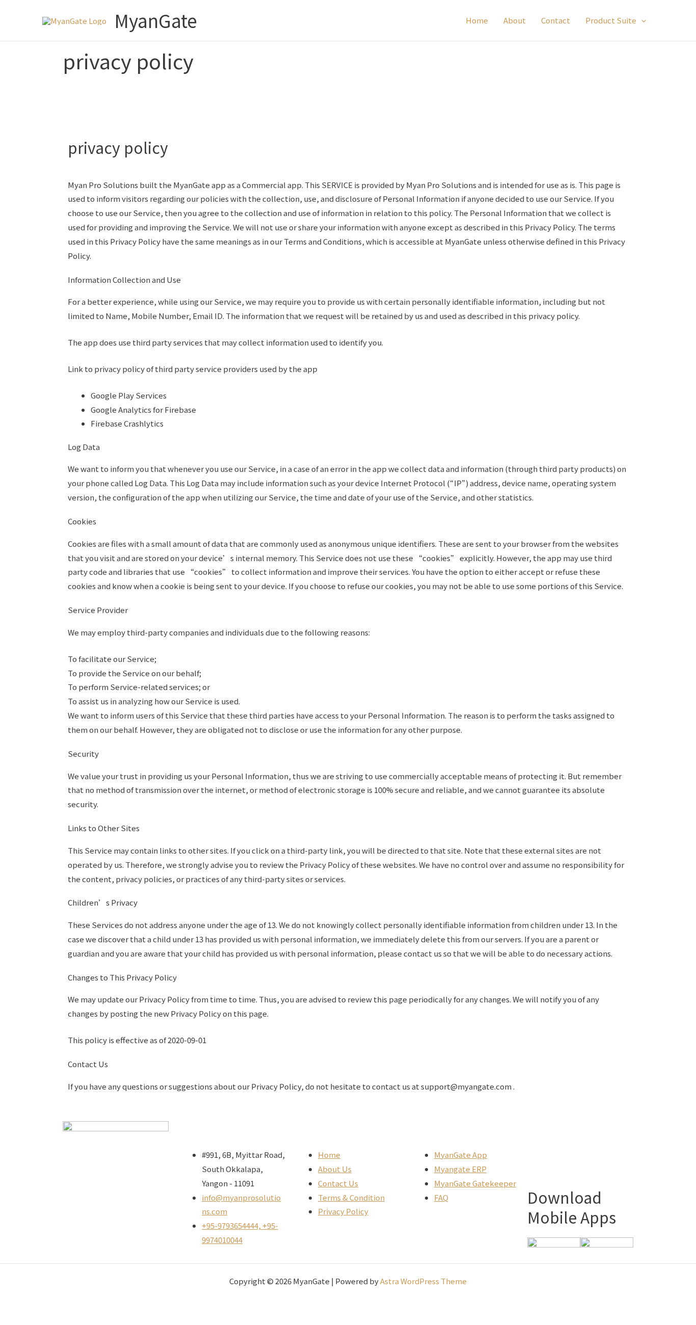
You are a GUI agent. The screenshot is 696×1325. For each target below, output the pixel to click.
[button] (641, 20)
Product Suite (610, 20)
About (514, 20)
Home (477, 20)
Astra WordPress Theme (423, 1281)
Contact (555, 20)
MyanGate (155, 20)
